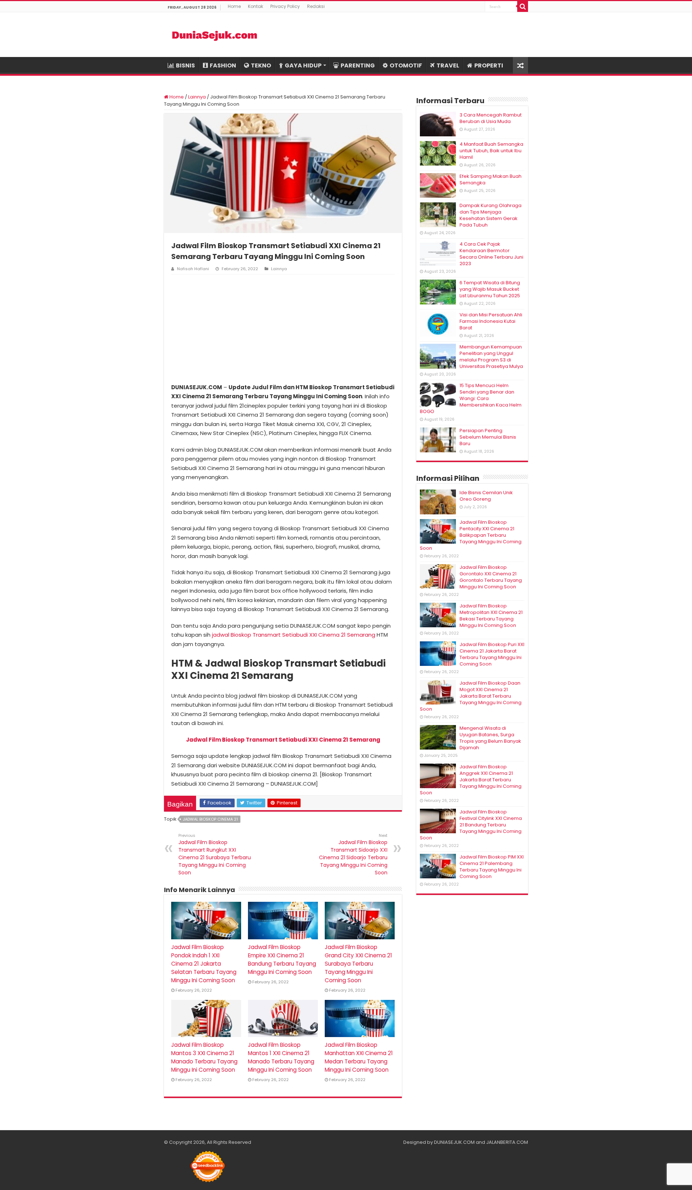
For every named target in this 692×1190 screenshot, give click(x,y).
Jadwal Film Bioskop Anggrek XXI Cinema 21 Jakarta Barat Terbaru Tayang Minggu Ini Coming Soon (471, 779)
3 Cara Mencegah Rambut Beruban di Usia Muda (491, 118)
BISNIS (185, 65)
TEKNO (261, 65)
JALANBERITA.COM (507, 1142)
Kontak (255, 6)
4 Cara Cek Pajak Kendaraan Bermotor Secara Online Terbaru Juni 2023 (491, 254)
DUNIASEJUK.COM (454, 1142)
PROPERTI (488, 65)
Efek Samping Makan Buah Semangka (491, 179)
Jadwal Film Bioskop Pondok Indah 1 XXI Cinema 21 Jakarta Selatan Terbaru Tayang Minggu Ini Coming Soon (203, 963)
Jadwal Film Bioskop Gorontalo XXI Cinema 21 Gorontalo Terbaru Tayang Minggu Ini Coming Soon (491, 577)
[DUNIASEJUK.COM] (214, 34)
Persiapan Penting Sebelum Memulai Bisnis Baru (488, 437)
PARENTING (358, 65)
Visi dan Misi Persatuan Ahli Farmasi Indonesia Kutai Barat (491, 321)
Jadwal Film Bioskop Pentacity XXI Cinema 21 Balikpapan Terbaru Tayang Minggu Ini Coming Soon (471, 535)
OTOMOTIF (406, 65)
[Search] (522, 6)
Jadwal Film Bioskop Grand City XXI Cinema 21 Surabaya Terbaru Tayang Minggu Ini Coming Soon (358, 963)
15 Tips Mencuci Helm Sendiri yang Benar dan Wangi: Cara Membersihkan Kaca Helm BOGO (471, 398)
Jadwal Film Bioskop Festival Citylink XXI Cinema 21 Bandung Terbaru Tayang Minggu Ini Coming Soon (471, 824)
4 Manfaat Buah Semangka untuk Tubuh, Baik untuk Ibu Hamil (491, 151)
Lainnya (197, 96)
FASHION (223, 65)
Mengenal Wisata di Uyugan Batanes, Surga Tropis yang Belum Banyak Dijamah (490, 738)
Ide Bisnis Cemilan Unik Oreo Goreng (486, 495)
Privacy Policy (285, 6)
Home (234, 6)
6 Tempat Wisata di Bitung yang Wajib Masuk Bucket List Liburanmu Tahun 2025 (490, 289)
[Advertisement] (283, 328)
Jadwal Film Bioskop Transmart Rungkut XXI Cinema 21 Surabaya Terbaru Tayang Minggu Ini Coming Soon (214, 854)
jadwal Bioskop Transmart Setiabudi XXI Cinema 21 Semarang (293, 634)
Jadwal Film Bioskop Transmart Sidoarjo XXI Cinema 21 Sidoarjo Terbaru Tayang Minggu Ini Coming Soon (353, 854)
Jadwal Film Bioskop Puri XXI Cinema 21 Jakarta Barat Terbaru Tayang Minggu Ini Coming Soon (492, 654)
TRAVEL (447, 65)
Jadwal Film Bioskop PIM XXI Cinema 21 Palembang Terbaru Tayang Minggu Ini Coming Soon (492, 866)
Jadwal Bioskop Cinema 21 (210, 819)
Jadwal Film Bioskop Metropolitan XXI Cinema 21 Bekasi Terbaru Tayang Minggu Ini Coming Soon (491, 615)
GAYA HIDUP (303, 65)
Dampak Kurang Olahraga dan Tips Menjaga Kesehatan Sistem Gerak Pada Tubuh (491, 215)
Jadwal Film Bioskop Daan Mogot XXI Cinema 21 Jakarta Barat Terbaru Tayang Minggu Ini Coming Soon (471, 696)
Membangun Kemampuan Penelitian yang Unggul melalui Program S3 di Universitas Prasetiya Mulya (491, 356)
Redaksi (316, 6)
